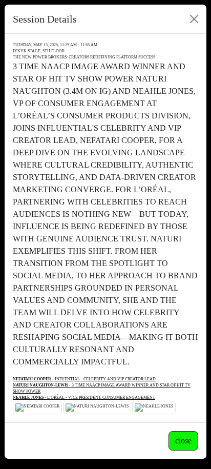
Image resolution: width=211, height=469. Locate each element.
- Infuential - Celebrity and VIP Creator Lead (84, 379)
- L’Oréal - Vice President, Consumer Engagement (84, 397)
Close (183, 440)
